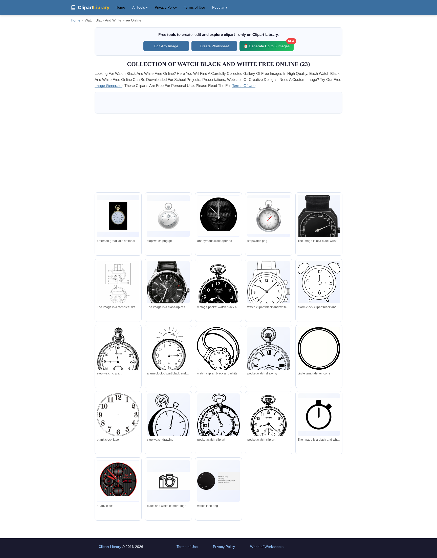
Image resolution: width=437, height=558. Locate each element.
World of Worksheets (266, 547)
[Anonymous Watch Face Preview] (218, 216)
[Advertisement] (218, 153)
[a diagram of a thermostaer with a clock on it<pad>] (118, 283)
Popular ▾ (219, 7)
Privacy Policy (166, 7)
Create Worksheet (214, 46)
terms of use (243, 85)
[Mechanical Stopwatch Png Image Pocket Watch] (268, 216)
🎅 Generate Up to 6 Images (269, 44)
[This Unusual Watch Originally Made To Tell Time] (118, 216)
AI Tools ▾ (140, 7)
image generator (108, 85)
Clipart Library (110, 547)
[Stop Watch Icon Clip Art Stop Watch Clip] (168, 216)
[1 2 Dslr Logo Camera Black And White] (168, 481)
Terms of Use (194, 7)
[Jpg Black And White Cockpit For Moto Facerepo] (118, 481)
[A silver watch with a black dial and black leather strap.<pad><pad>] (168, 297)
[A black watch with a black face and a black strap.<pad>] (319, 231)
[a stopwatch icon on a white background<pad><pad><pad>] (319, 414)
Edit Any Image (166, 46)
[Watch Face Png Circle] (218, 481)
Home (120, 7)
